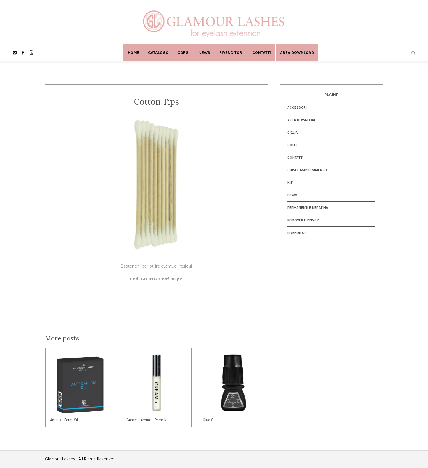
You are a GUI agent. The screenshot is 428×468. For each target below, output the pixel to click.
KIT (290, 183)
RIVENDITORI (297, 233)
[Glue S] (233, 383)
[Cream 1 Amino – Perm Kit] (156, 383)
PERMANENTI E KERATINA (307, 208)
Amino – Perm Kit (64, 420)
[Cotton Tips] (157, 184)
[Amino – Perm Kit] (80, 383)
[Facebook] (23, 53)
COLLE (292, 145)
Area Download (301, 120)
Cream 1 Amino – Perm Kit (147, 420)
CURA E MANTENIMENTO (307, 170)
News (292, 195)
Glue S (208, 420)
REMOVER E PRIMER (303, 220)
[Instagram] (14, 53)
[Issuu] (31, 53)
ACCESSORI (297, 107)
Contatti (295, 158)
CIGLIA (292, 132)
